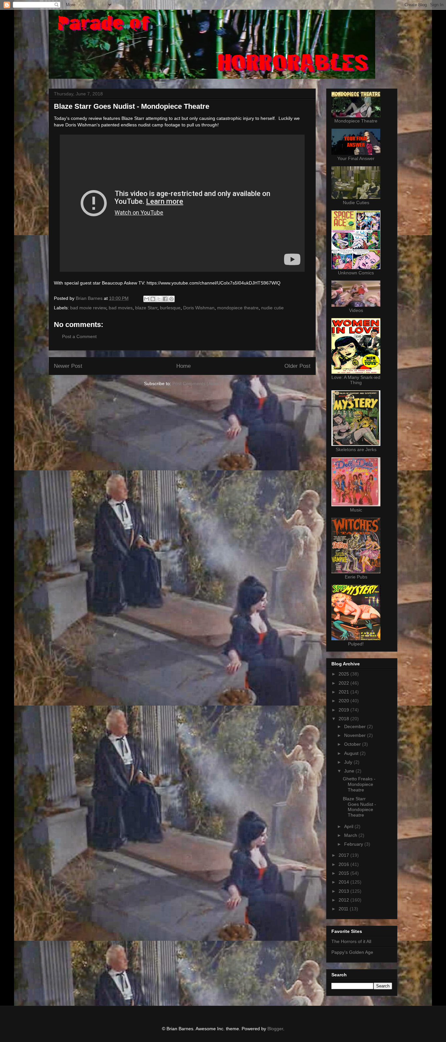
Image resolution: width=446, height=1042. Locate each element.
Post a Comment (79, 336)
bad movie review (88, 307)
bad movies (121, 307)
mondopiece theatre (238, 307)
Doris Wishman (199, 307)
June (350, 770)
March (351, 835)
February (354, 844)
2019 (344, 709)
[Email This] (146, 299)
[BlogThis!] (153, 299)
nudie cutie (272, 307)
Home (183, 366)
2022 (344, 683)
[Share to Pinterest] (171, 299)
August (352, 753)
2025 (344, 673)
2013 (344, 891)
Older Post (297, 366)
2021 (344, 691)
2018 (344, 718)
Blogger (275, 1028)
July (349, 762)
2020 (344, 700)
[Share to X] (159, 299)
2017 (344, 855)
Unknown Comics (356, 272)
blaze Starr (146, 307)
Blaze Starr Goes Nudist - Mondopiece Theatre (359, 807)
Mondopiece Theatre (355, 120)
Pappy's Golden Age (352, 952)
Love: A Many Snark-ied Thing (355, 380)
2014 (344, 882)
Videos (356, 310)
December (355, 726)
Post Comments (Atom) (196, 383)
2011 (344, 908)
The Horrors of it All (351, 941)
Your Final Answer (355, 158)
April (349, 826)
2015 (344, 873)
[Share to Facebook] (165, 299)
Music (356, 510)
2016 (344, 864)
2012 (344, 900)
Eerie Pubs (356, 576)
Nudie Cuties (356, 202)
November (355, 735)
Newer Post (68, 366)
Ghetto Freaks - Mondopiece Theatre (359, 784)
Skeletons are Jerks (356, 449)
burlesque (170, 307)
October (353, 744)
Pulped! (356, 643)
